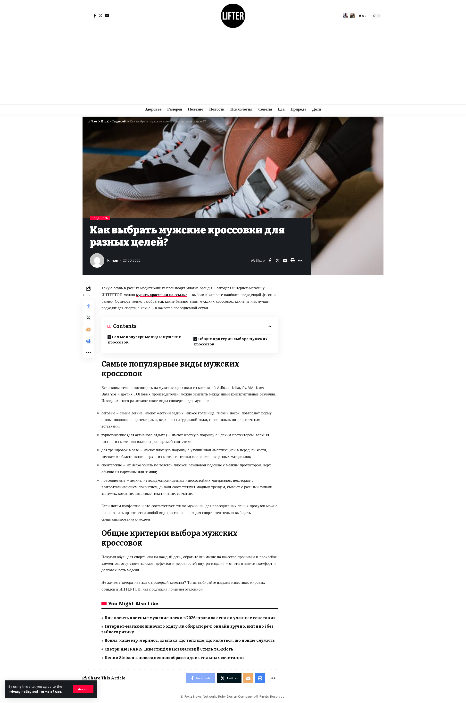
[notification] (345, 15)
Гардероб (100, 218)
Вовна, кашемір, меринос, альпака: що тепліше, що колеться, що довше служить (190, 640)
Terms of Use (50, 692)
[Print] (292, 260)
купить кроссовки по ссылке (161, 294)
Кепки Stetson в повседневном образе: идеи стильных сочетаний (174, 657)
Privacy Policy (19, 692)
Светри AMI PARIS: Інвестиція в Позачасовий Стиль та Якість (169, 649)
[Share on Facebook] (269, 260)
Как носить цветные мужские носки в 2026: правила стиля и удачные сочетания (190, 618)
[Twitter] (100, 15)
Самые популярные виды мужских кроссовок (144, 340)
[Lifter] (233, 16)
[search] (352, 15)
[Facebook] (94, 15)
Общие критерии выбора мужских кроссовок (230, 342)
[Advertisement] (233, 68)
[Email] (285, 260)
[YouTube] (107, 15)
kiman (112, 260)
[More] (300, 260)
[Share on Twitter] (277, 260)
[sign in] (87, 16)
